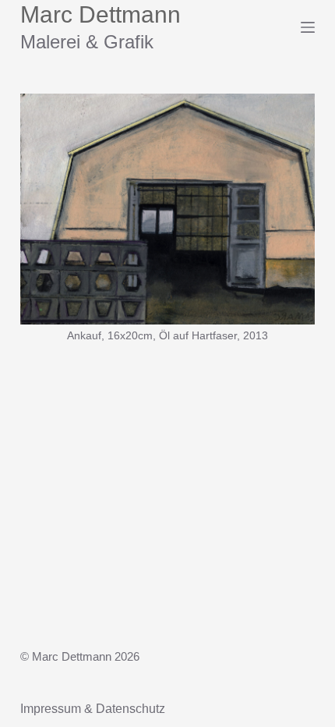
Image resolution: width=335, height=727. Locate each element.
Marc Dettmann (100, 14)
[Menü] (308, 27)
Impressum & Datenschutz (92, 708)
